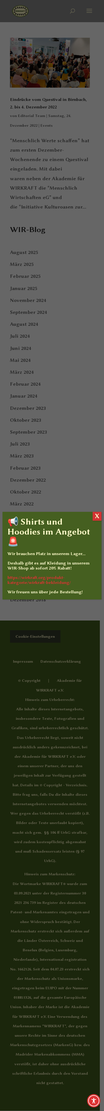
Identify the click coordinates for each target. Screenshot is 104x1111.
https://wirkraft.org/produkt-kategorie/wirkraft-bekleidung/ (39, 580)
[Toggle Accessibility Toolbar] (94, 1101)
